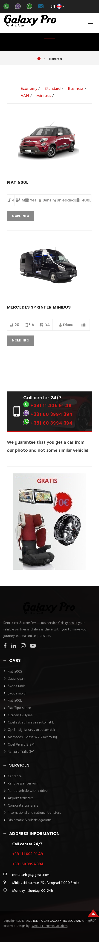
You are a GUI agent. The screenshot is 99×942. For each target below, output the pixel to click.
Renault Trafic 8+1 (21, 752)
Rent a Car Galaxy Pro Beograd (57, 921)
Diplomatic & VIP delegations (30, 820)
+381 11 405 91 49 (50, 405)
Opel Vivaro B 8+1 (21, 744)
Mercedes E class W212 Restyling (32, 737)
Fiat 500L (15, 700)
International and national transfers (34, 813)
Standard (52, 88)
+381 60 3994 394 (51, 414)
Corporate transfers (23, 805)
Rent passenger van (23, 783)
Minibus (43, 96)
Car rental (15, 776)
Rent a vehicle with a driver (28, 791)
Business (76, 88)
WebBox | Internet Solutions (49, 926)
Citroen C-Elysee (20, 715)
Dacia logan (16, 679)
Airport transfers (21, 798)
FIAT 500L (17, 182)
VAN (25, 96)
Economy (29, 88)
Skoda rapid (17, 693)
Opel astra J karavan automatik (31, 722)
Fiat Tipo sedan (19, 708)
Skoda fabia (16, 686)
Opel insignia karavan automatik (31, 730)
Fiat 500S (15, 671)
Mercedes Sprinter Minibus (39, 307)
